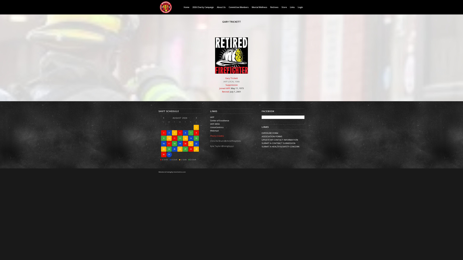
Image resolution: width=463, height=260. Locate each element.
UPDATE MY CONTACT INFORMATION (280, 139)
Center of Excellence (219, 120)
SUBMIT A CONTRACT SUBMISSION (278, 143)
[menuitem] (186, 7)
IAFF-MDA (215, 124)
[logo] (166, 7)
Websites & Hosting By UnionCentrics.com (172, 172)
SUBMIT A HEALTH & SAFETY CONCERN (280, 146)
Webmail (214, 130)
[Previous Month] (163, 117)
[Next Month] (196, 117)
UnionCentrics (217, 127)
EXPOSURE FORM (270, 133)
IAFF (212, 117)
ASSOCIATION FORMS (272, 136)
